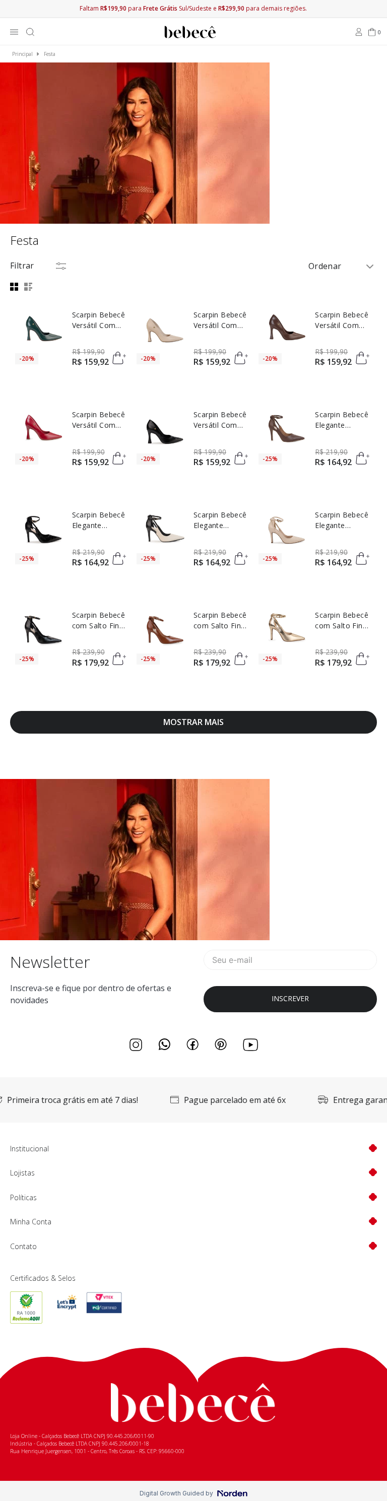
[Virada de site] (135, 937)
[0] (372, 32)
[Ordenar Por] (342, 265)
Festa (49, 53)
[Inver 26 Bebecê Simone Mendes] (135, 143)
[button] (120, 358)
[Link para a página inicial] (22, 53)
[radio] (15, 286)
